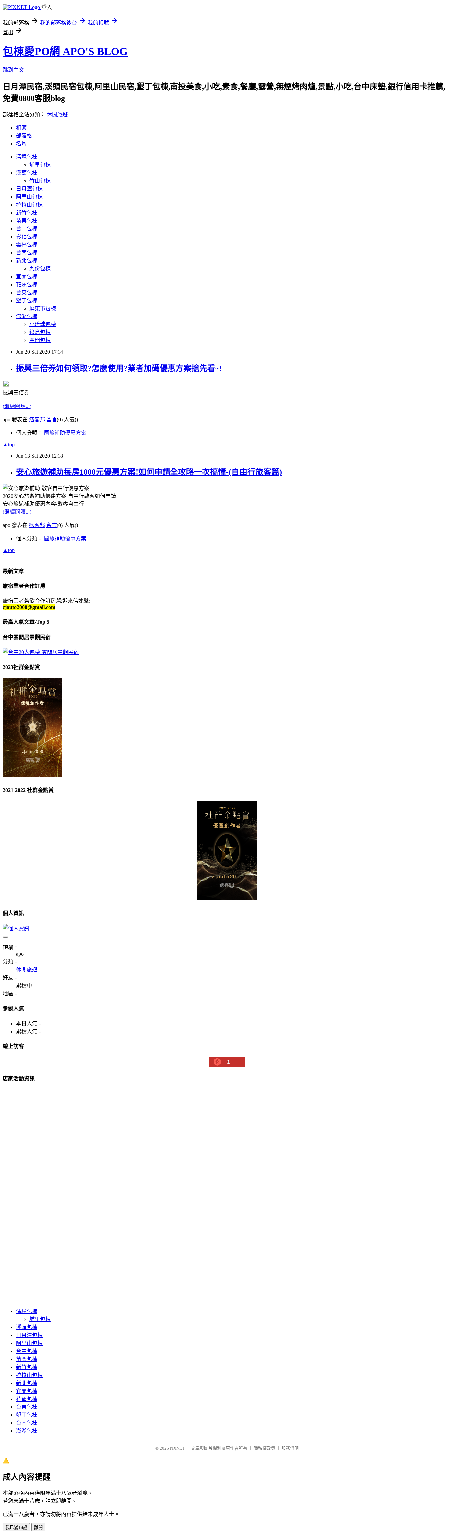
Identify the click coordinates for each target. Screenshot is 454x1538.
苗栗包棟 (26, 221)
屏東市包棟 (42, 308)
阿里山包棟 (29, 197)
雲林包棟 (26, 244)
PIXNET (177, 1448)
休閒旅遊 (57, 114)
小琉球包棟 (42, 324)
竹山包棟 (40, 181)
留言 (51, 419)
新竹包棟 (26, 213)
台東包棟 (26, 292)
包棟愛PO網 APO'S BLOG (65, 51)
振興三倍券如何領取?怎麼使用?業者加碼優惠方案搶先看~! (119, 368)
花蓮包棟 (26, 284)
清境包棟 (26, 157)
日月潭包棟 (29, 189)
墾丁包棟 (26, 300)
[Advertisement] (52, 1200)
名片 (21, 143)
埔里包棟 (40, 165)
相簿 (21, 128)
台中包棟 (26, 228)
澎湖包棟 (26, 316)
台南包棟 (26, 252)
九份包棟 (40, 268)
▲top (9, 444)
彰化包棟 (26, 236)
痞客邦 (37, 419)
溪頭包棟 (26, 173)
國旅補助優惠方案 (65, 433)
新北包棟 (26, 260)
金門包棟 (40, 340)
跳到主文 (13, 70)
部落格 (24, 135)
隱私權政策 (264, 1448)
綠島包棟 (40, 332)
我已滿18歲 (16, 1527)
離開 (38, 1527)
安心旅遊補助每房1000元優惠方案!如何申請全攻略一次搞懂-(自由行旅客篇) (149, 472)
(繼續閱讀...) (17, 406)
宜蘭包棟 (26, 276)
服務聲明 (290, 1448)
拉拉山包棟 (29, 205)
